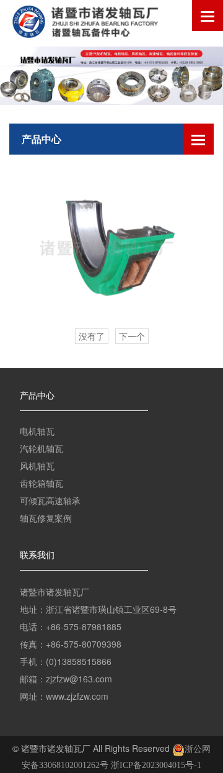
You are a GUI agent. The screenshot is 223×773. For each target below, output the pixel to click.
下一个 (132, 336)
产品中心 (37, 395)
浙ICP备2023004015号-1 (156, 765)
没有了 (92, 336)
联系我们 (37, 555)
